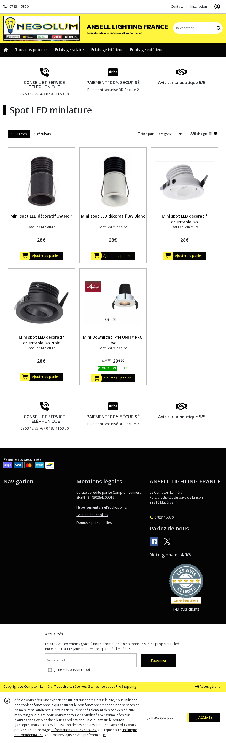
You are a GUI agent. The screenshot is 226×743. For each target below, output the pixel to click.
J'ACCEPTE (204, 717)
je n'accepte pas (160, 717)
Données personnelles (94, 522)
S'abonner (158, 660)
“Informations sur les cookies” (74, 730)
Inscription (198, 6)
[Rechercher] (218, 28)
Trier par (146, 133)
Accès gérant (209, 686)
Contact (177, 6)
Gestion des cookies (92, 514)
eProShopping (125, 686)
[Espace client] (217, 6)
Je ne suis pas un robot (72, 669)
